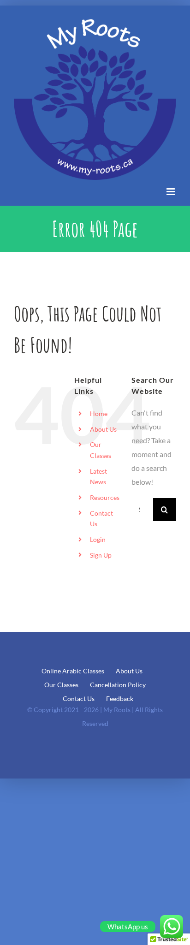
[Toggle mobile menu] (171, 191)
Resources (104, 497)
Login (98, 539)
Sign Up (101, 555)
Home (98, 413)
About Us (103, 429)
